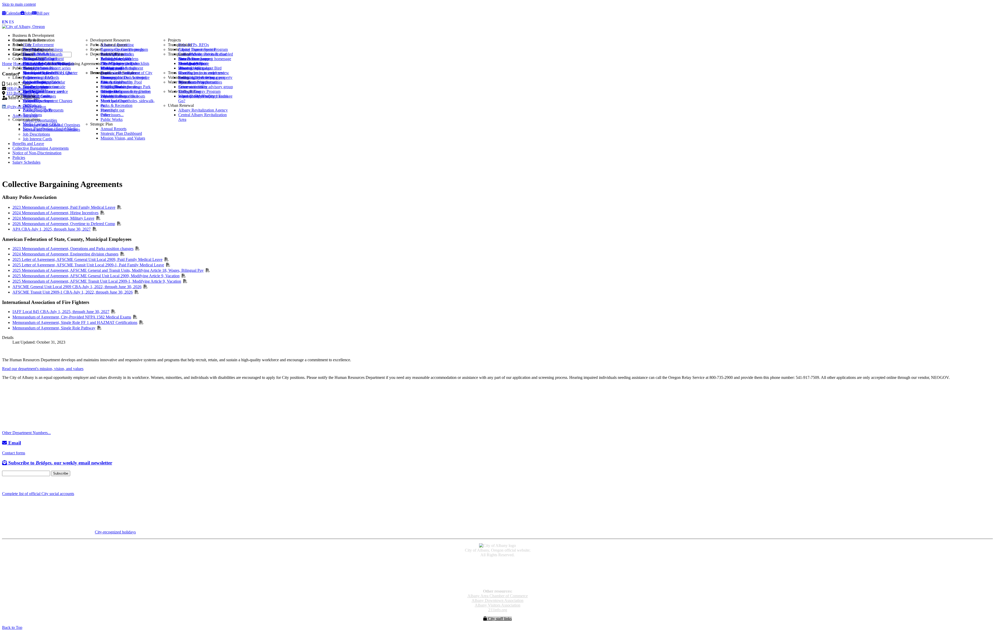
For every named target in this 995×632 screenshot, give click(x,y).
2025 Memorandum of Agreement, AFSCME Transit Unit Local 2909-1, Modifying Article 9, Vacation (96, 281)
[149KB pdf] (119, 207)
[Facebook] (4, 484)
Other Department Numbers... (26, 432)
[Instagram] (10, 484)
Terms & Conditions (497, 582)
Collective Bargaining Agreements (40, 148)
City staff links (499, 618)
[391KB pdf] (119, 223)
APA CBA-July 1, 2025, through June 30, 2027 (51, 229)
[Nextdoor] (23, 484)
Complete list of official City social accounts (38, 493)
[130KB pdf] (98, 218)
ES (11, 22)
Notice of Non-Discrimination (36, 153)
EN (5, 22)
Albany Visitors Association (497, 605)
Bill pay (43, 13)
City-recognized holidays (115, 532)
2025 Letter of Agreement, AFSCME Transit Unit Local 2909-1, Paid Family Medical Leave (88, 265)
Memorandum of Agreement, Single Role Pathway (53, 328)
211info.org (497, 610)
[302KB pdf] (122, 254)
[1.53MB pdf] (137, 292)
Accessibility (497, 563)
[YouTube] (16, 484)
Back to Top (12, 627)
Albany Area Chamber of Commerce (497, 596)
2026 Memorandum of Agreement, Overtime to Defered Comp (63, 223)
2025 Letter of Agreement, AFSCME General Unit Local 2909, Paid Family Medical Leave (87, 259)
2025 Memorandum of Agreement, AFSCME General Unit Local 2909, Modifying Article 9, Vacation (96, 276)
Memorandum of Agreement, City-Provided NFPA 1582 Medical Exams (71, 317)
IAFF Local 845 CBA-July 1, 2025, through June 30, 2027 (60, 311)
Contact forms (13, 453)
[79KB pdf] (208, 270)
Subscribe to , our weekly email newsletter (59, 463)
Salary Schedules (26, 162)
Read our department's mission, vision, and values (42, 368)
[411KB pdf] (138, 248)
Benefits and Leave (28, 143)
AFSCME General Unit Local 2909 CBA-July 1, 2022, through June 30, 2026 (76, 286)
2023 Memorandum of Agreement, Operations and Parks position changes (72, 248)
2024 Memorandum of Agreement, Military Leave (53, 218)
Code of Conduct (498, 568)
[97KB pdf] (135, 317)
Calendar (13, 13)
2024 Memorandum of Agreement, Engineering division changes (65, 254)
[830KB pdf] (168, 265)
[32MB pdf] (113, 311)
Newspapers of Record (497, 573)
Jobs (28, 13)
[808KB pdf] (184, 276)
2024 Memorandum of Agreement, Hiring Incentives (55, 213)
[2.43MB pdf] (95, 229)
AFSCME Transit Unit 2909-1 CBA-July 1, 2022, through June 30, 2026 (72, 292)
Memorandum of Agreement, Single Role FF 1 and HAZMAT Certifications (74, 322)
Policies (18, 157)
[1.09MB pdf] (146, 286)
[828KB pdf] (167, 259)
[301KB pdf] (103, 213)
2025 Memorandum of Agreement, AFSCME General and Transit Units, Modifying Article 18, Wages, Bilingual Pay (108, 270)
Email (14, 443)
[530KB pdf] (141, 322)
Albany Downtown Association (497, 600)
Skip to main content (19, 4)
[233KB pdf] (99, 328)
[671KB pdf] (185, 281)
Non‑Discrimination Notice (497, 577)
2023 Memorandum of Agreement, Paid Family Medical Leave (63, 207)
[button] (502, 35)
